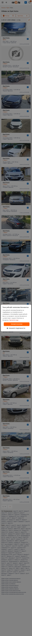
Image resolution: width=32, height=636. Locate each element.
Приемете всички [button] (16, 324)
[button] (16, 328)
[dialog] (16, 318)
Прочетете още (13, 320)
